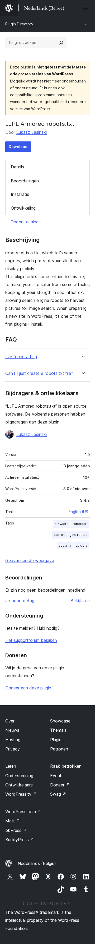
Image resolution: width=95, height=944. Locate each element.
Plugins (57, 739)
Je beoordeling (19, 600)
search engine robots (71, 535)
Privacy (12, 749)
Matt (12, 820)
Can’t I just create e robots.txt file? (39, 373)
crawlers (61, 524)
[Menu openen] (86, 8)
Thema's (58, 730)
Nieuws (12, 730)
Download (18, 146)
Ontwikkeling (23, 208)
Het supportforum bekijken (31, 640)
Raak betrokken (66, 766)
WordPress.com (23, 811)
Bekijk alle (80, 600)
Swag (58, 794)
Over (10, 721)
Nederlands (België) (37, 863)
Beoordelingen (25, 180)
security (65, 545)
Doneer (60, 785)
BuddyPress (19, 839)
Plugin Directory (19, 24)
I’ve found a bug (21, 356)
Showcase (60, 721)
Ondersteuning (25, 221)
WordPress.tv (21, 794)
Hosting (12, 739)
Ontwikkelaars (19, 785)
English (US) (79, 511)
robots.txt (80, 524)
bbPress (16, 830)
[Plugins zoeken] (61, 42)
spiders (81, 545)
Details (17, 166)
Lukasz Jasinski (31, 132)
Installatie (20, 194)
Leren (10, 766)
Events (57, 775)
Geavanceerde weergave (29, 560)
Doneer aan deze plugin (28, 687)
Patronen (59, 749)
